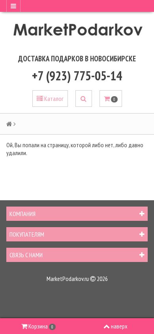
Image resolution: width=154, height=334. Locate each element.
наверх (119, 326)
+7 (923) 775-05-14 (77, 75)
